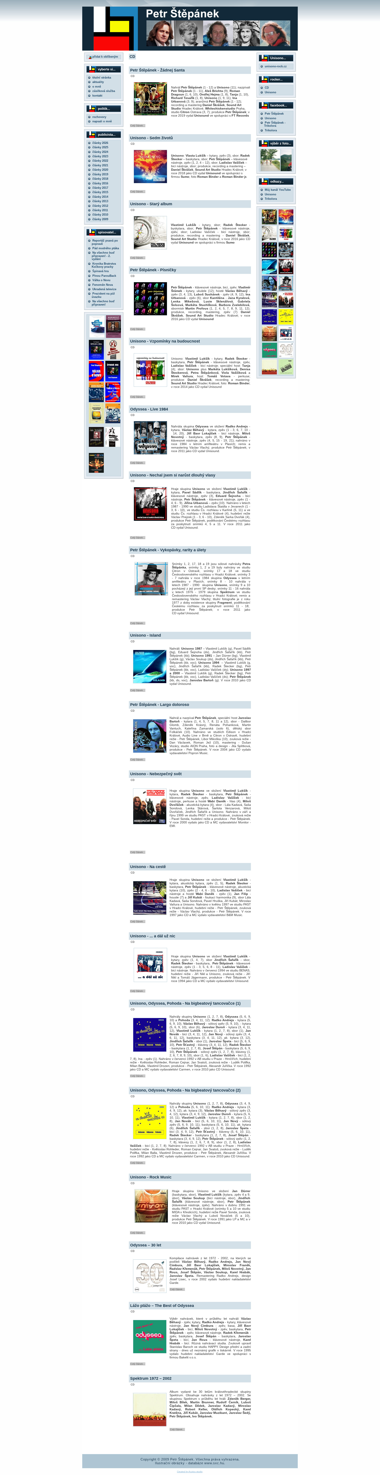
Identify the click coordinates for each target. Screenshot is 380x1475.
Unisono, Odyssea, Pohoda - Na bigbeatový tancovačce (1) (185, 1003)
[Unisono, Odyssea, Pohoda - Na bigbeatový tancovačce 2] (286, 323)
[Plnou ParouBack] (112, 422)
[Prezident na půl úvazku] (96, 445)
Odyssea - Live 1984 (149, 409)
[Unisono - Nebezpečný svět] (286, 306)
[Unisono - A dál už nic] (286, 340)
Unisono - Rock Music (151, 1177)
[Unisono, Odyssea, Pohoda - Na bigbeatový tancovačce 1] (269, 323)
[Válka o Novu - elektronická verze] (96, 380)
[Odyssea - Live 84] (286, 256)
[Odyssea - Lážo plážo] (269, 356)
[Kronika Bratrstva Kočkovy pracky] (96, 401)
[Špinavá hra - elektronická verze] (112, 380)
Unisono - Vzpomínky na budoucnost (165, 341)
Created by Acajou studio (190, 1471)
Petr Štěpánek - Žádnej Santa (157, 70)
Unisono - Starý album (151, 204)
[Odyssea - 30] (286, 356)
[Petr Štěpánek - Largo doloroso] (269, 289)
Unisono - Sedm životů (151, 138)
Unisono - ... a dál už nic (152, 936)
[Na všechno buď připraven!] (112, 445)
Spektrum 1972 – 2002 (151, 1378)
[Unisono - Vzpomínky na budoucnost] (286, 240)
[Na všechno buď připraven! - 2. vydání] (113, 358)
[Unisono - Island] (269, 273)
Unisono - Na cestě (148, 867)
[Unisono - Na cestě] (269, 306)
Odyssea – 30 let (145, 1245)
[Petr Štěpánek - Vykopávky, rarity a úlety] (286, 289)
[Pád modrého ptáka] (97, 336)
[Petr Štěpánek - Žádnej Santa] (269, 223)
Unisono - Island (145, 635)
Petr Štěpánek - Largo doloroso (159, 704)
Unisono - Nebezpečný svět (156, 774)
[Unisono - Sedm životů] (286, 223)
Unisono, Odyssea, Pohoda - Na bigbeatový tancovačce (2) (185, 1090)
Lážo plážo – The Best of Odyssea (162, 1305)
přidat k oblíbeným (104, 56)
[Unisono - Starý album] (269, 240)
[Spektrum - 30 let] (269, 373)
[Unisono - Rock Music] (269, 340)
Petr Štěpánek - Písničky (153, 270)
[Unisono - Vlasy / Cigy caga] (286, 373)
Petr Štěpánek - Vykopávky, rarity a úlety (168, 550)
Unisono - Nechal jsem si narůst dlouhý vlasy (172, 475)
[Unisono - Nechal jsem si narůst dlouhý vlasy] (286, 273)
